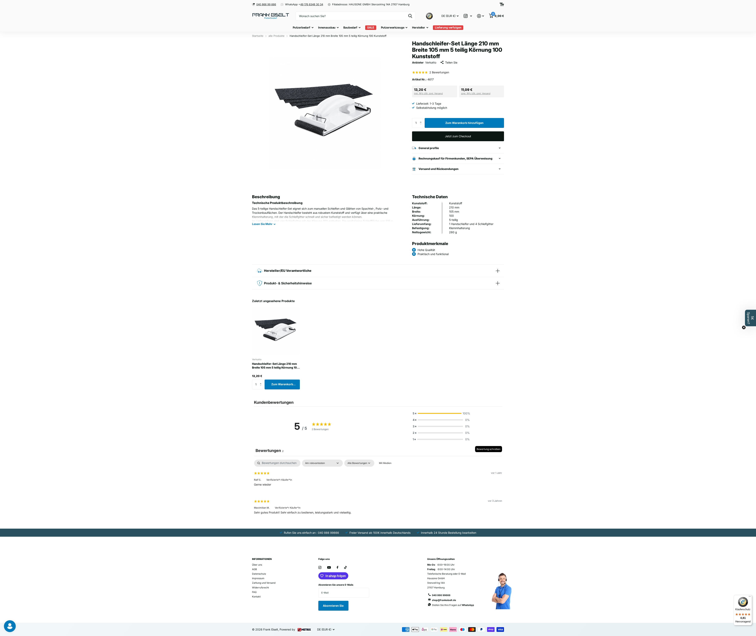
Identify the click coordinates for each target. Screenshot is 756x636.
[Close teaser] (744, 327)
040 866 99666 (441, 595)
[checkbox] (385, 463)
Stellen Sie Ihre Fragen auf (453, 605)
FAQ (254, 592)
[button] (421, 119)
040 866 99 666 (266, 4)
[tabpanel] (378, 490)
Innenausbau (326, 27)
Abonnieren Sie (333, 605)
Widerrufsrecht (260, 587)
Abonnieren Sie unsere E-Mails (335, 584)
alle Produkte (276, 35)
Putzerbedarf (301, 27)
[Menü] (749, 597)
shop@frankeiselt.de (444, 600)
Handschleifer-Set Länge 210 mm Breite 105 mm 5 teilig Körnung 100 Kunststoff (275, 366)
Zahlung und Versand (263, 582)
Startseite (257, 35)
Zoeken (410, 16)
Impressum (258, 578)
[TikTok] (345, 567)
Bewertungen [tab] (270, 450)
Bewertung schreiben (488, 449)
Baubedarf (350, 27)
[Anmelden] (480, 16)
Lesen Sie (262, 224)
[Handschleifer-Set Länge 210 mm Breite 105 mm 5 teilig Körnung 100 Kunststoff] (276, 331)
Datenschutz (259, 573)
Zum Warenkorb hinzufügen (464, 122)
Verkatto (430, 62)
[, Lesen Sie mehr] (467, 16)
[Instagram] (319, 567)
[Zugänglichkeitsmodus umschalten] (502, 4)
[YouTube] (329, 567)
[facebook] (337, 567)
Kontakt (256, 596)
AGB (254, 569)
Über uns (257, 564)
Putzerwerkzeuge (392, 27)
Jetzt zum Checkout (458, 136)
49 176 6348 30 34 (311, 4)
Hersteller (418, 27)
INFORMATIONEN (262, 559)
